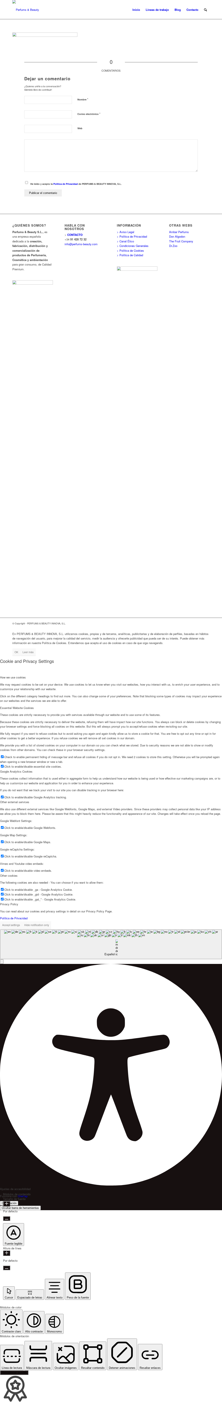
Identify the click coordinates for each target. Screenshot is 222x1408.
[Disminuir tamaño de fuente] (6, 1218)
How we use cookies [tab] (13, 677)
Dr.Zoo (173, 246)
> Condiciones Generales (133, 246)
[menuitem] (136, 9)
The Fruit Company (181, 241)
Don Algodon (177, 236)
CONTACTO (75, 235)
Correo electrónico (88, 114)
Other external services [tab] (14, 802)
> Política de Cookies (130, 250)
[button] (1, 961)
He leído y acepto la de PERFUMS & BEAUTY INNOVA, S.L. (76, 183)
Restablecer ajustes (14, 1372)
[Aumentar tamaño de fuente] (6, 1204)
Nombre (82, 99)
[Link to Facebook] (193, 623)
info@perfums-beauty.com (81, 244)
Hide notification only (36, 925)
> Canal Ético (125, 241)
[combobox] (111, 944)
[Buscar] (205, 9)
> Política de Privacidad (132, 236)
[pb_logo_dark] (25, 9)
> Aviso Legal (125, 232)
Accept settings (11, 925)
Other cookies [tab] (9, 875)
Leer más (28, 652)
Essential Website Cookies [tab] (17, 708)
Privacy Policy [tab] (9, 904)
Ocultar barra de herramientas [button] (20, 1208)
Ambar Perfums (179, 232)
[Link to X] (200, 623)
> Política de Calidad (130, 255)
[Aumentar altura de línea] (6, 1253)
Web (79, 128)
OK (16, 652)
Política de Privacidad (65, 183)
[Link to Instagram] (206, 623)
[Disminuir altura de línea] (6, 1268)
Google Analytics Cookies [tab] (16, 771)
